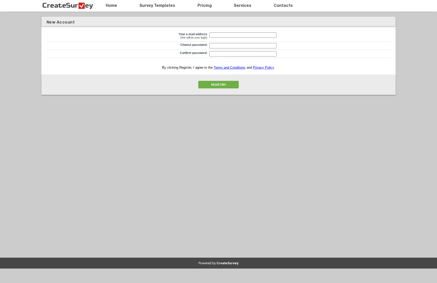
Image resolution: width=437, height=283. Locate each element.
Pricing (205, 6)
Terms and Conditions (230, 67)
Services (242, 6)
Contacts (283, 6)
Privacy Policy (263, 67)
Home (111, 6)
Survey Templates (157, 6)
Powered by (218, 263)
